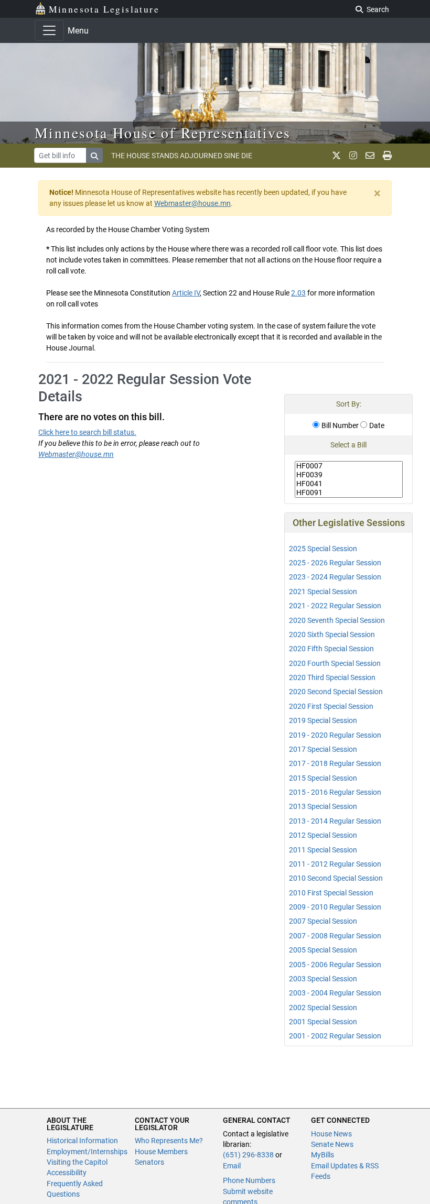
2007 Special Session (323, 921)
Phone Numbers (249, 1180)
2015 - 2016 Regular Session (335, 792)
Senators (149, 1162)
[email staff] (370, 155)
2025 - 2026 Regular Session (335, 563)
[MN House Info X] (336, 155)
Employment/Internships (87, 1151)
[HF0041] (349, 483)
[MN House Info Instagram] (353, 155)
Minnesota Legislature (104, 9)
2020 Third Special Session (332, 677)
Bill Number (340, 425)
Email (232, 1166)
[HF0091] (349, 492)
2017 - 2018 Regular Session (335, 763)
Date (376, 425)
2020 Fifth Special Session (331, 648)
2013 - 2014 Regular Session (335, 821)
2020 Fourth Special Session (335, 663)
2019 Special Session (323, 720)
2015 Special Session (323, 778)
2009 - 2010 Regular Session (335, 907)
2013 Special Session (323, 806)
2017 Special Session (323, 749)
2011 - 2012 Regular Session (335, 864)
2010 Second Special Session (336, 878)
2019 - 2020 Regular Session (335, 735)
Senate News (332, 1144)
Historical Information (82, 1140)
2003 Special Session (323, 979)
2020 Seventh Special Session (337, 620)
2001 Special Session (323, 1021)
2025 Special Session (323, 548)
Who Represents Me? (169, 1140)
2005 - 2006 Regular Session (335, 964)
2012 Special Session (323, 835)
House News (331, 1134)
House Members (161, 1151)
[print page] (387, 155)
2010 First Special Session (331, 893)
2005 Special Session (323, 950)
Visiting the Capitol (77, 1162)
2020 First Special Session (331, 706)
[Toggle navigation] (49, 30)
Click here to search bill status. (87, 432)
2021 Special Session (323, 591)
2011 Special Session (323, 850)
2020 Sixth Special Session (332, 634)
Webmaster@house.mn (192, 203)
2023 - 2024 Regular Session (335, 577)
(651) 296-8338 (248, 1155)
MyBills (322, 1155)
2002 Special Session (323, 1007)
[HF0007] (349, 466)
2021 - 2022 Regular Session (335, 605)
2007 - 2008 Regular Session (335, 936)
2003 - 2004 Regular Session (335, 993)
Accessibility (67, 1172)
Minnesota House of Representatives (163, 133)
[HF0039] (349, 474)
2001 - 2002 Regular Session (335, 1036)
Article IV (186, 293)
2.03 (298, 293)
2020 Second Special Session (336, 691)
